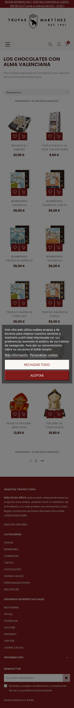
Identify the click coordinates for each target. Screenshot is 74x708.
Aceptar (37, 375)
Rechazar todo (37, 365)
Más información (16, 355)
